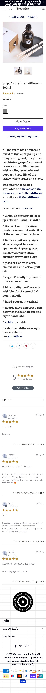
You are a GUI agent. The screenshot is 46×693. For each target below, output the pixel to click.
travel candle (12, 193)
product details (11, 208)
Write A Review (23, 388)
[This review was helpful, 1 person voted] (36, 541)
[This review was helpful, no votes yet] (36, 444)
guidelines (15, 336)
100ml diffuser (32, 193)
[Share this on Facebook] (19, 346)
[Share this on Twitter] (12, 346)
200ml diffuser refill (21, 199)
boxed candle (31, 189)
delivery (27, 208)
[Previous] (5, 42)
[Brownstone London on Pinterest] (20, 646)
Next (31, 17)
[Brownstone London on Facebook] (16, 646)
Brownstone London (25, 654)
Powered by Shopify (23, 664)
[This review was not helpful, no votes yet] (41, 444)
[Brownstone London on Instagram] (25, 646)
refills (9, 322)
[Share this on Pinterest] (26, 346)
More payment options (23, 136)
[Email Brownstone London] (30, 646)
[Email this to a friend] (33, 346)
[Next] (41, 42)
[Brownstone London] (23, 9)
